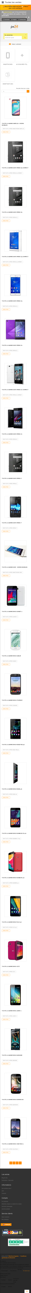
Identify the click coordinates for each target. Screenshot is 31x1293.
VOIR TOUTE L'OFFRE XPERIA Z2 (10, 350)
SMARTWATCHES (8, 84)
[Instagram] (28, 17)
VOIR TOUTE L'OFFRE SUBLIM (9, 661)
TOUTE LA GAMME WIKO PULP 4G (11, 922)
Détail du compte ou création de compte (12, 1204)
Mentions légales (13, 1256)
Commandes (22, 19)
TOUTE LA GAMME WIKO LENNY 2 (11, 1010)
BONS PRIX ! (6, 132)
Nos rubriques (5, 1219)
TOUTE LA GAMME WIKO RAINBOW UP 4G (14, 833)
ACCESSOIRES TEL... (22, 64)
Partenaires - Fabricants (7, 1180)
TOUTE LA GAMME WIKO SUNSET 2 (12, 611)
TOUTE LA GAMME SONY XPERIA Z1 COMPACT (15, 389)
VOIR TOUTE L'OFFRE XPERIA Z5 (10, 217)
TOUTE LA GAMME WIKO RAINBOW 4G (13, 877)
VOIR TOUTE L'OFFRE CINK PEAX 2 (10, 1149)
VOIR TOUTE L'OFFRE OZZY (9, 971)
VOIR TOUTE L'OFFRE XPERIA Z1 (10, 439)
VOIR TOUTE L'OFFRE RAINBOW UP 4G (11, 838)
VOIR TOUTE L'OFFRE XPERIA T (10, 528)
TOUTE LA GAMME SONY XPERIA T (12, 522)
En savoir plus (26, 1270)
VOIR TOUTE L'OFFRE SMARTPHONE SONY (12, 572)
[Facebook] (26, 17)
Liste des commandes (7, 1206)
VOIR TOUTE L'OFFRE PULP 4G (10, 927)
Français (7, 1224)
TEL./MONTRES (8, 35)
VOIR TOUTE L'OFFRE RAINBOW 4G (11, 883)
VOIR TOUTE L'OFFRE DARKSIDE (10, 1060)
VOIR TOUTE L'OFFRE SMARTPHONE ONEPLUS (13, 128)
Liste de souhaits (6, 1209)
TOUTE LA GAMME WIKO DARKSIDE (12, 1055)
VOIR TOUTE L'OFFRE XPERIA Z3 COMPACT (12, 261)
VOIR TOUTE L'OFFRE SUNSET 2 (10, 616)
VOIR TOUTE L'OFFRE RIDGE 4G (10, 794)
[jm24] (15, 26)
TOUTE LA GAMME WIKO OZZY (11, 966)
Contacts (4, 1193)
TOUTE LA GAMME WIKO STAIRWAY (12, 700)
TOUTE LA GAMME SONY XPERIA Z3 (12, 301)
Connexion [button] (7, 19)
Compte (14, 19)
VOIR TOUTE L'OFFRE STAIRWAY (10, 705)
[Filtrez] (27, 1291)
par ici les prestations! (19, 12)
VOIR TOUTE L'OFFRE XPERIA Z (10, 483)
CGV (3, 1191)
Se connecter (5, 1201)
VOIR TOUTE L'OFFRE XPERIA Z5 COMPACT (12, 173)
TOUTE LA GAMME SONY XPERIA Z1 (12, 434)
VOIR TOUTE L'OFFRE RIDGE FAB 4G (11, 749)
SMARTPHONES (7, 64)
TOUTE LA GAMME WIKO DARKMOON (12, 1099)
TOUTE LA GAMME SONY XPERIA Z (12, 478)
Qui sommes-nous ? (7, 1188)
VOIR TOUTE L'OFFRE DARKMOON (10, 1104)
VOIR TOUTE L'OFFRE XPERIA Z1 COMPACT (12, 394)
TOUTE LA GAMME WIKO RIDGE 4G (12, 789)
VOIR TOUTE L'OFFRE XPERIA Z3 (10, 306)
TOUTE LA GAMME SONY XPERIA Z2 (12, 345)
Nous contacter (5, 1217)
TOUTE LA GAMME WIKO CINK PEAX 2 (13, 1144)
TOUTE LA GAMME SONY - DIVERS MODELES (14, 567)
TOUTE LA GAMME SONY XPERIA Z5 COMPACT (15, 167)
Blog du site (4, 1178)
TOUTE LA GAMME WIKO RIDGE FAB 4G (13, 744)
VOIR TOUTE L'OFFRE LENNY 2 (10, 1016)
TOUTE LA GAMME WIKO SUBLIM (11, 656)
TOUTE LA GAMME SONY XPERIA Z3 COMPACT (15, 256)
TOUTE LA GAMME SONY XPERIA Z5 (12, 212)
